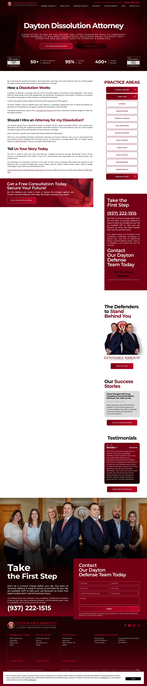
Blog (124, 6)
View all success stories (122, 422)
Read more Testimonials (122, 489)
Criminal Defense (48, 6)
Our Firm (95, 6)
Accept (133, 679)
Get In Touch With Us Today (21, 200)
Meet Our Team (122, 366)
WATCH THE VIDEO (91, 46)
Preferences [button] (32, 680)
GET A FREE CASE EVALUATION (56, 46)
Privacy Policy (65, 670)
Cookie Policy (77, 670)
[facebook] (125, 625)
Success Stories (110, 6)
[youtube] (129, 625)
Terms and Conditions (92, 670)
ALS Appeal (122, 642)
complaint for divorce (44, 111)
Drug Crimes (99, 638)
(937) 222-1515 (132, 3)
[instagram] (134, 625)
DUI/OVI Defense (100, 640)
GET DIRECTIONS (16, 661)
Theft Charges (99, 642)
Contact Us (133, 6)
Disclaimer (105, 670)
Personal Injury (80, 6)
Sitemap (114, 670)
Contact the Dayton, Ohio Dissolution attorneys (25, 170)
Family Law (64, 6)
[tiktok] (139, 625)
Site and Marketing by (127, 670)
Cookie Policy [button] (104, 677)
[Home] (22, 6)
